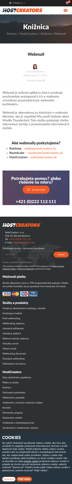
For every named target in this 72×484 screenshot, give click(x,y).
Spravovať (9, 479)
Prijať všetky (24, 479)
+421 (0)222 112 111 (36, 202)
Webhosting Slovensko (14, 354)
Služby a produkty (15, 303)
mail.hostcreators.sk (43, 157)
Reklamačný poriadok (14, 398)
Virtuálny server (11, 344)
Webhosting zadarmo (14, 323)
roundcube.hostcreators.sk (45, 153)
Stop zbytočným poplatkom (17, 377)
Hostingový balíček (12, 313)
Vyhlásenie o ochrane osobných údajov (23, 403)
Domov (11, 33)
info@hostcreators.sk (23, 242)
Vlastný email (9, 349)
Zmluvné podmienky (26, 269)
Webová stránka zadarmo (16, 338)
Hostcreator (22, 225)
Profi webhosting (11, 318)
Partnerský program (13, 413)
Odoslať (61, 255)
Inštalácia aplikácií (12, 333)
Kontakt (7, 408)
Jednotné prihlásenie (13, 328)
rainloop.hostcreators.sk (40, 148)
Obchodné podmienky (14, 393)
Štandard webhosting (14, 359)
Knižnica (46, 33)
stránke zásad (31, 461)
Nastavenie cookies (12, 418)
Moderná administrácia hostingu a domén (24, 308)
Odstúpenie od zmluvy (14, 364)
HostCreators (29, 33)
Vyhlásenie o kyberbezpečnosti (18, 423)
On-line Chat (38, 190)
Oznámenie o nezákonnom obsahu (20, 428)
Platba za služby (11, 382)
